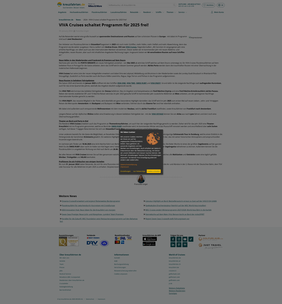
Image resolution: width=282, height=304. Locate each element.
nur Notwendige (139, 171)
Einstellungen (126, 171)
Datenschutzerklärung (129, 164)
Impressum (125, 167)
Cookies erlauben (153, 171)
